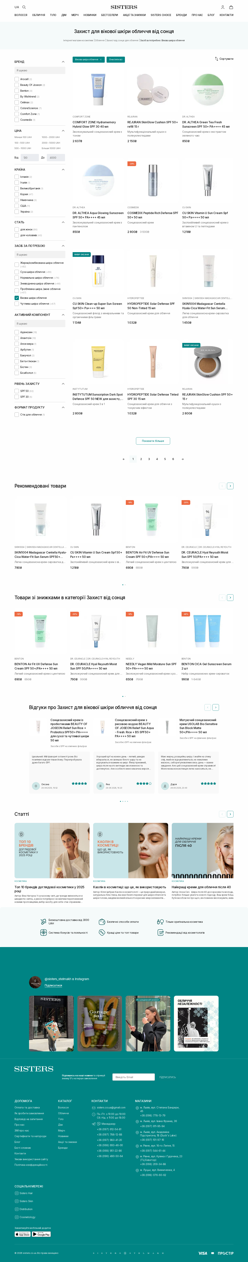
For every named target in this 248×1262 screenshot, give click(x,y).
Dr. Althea (188, 116)
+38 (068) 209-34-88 (153, 1164)
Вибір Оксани (81, 254)
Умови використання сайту (31, 1159)
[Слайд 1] (120, 801)
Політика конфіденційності (31, 1164)
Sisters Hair (26, 1193)
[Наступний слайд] (230, 486)
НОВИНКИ (90, 15)
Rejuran (132, 116)
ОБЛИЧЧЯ (38, 15)
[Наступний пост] (213, 1024)
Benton (130, 547)
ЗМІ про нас (22, 1130)
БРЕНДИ (181, 15)
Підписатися (53, 985)
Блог (17, 1141)
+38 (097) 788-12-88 (109, 1134)
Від (17, 157)
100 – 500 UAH (22, 142)
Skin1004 (187, 298)
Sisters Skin (26, 1201)
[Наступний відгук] (215, 707)
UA (17, 7)
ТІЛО (53, 15)
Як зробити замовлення (29, 1113)
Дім (60, 1124)
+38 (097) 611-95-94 (152, 1126)
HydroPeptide (135, 298)
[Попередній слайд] (222, 486)
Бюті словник (23, 1147)
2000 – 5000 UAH (51, 142)
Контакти (20, 1153)
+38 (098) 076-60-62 (153, 1174)
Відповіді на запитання (29, 1119)
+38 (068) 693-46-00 (110, 1145)
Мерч (61, 1130)
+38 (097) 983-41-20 (109, 1139)
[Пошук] (24, 7)
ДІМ (64, 15)
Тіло (60, 1119)
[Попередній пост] (35, 1024)
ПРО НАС (197, 15)
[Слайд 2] (122, 801)
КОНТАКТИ (226, 15)
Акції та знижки (67, 1141)
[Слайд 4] (127, 801)
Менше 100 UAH (23, 137)
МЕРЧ (75, 15)
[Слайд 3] (125, 801)
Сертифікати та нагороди (30, 1136)
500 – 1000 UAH (23, 148)
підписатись (167, 1077)
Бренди (63, 1147)
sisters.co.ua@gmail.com (111, 1107)
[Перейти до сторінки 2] (125, 584)
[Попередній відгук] (207, 707)
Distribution (26, 1209)
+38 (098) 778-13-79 (152, 1115)
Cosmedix (133, 207)
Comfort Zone (81, 116)
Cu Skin (186, 207)
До (43, 157)
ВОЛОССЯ (21, 15)
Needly (130, 658)
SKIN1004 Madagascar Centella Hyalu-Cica (213, 298)
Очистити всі (116, 59)
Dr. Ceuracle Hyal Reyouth (215, 547)
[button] (89, 60)
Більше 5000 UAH (51, 148)
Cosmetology (27, 1217)
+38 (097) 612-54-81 (109, 1129)
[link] (231, 7)
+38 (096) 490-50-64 (110, 1156)
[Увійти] (222, 7)
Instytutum (80, 389)
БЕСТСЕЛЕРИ (109, 15)
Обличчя (63, 1113)
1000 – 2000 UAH (51, 137)
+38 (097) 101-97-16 (152, 1139)
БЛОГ (211, 15)
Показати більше (153, 440)
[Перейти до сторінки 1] (122, 584)
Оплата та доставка (27, 1107)
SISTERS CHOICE (161, 15)
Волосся (63, 1107)
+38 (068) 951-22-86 (109, 1150)
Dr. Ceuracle (189, 547)
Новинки (63, 1136)
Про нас (20, 1124)
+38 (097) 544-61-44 (152, 1150)
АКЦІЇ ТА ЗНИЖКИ (134, 15)
